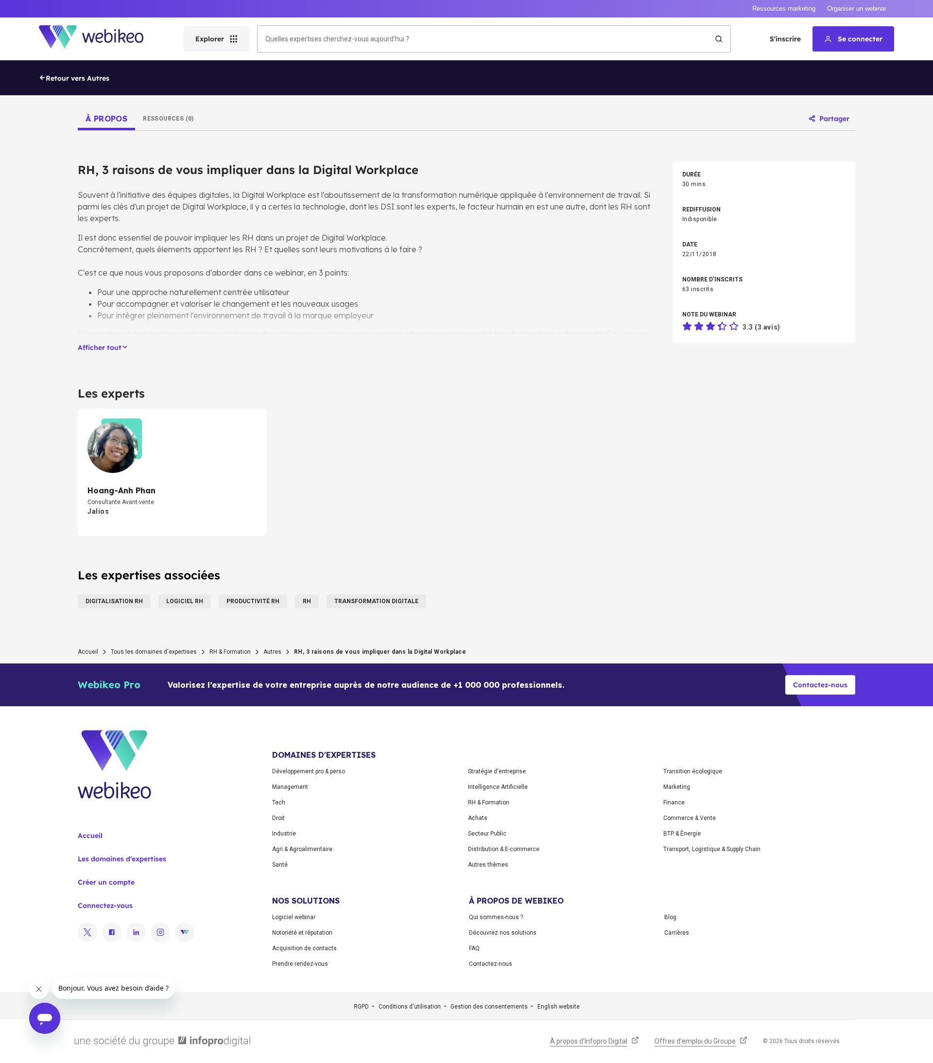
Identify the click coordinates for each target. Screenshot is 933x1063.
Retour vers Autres (77, 78)
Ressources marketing (783, 8)
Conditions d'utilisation (410, 1006)
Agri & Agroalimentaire (302, 849)
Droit (278, 818)
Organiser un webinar (856, 8)
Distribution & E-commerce (503, 849)
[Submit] (718, 39)
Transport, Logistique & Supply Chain (711, 849)
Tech (278, 802)
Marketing (676, 787)
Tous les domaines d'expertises (154, 651)
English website (558, 1006)
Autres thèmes (488, 864)
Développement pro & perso (308, 771)
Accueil (88, 651)
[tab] (106, 118)
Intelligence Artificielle (498, 787)
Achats (477, 818)
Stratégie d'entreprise (497, 771)
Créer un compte (106, 882)
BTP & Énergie (682, 833)
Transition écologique (692, 771)
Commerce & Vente (689, 818)
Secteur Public (487, 833)
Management (290, 787)
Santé (280, 864)
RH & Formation (230, 651)
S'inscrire (785, 39)
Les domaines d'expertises (122, 858)
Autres (272, 651)
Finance (674, 802)
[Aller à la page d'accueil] (99, 38)
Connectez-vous (105, 905)
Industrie (284, 833)
